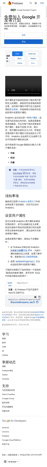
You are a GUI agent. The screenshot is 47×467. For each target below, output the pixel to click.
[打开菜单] (4, 3)
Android (32, 54)
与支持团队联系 (8, 390)
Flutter (33, 58)
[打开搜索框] (30, 3)
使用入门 (27, 201)
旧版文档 (5, 411)
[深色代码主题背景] (35, 297)
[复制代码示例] (39, 297)
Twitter (5, 375)
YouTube (5, 379)
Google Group (8, 398)
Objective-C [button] (22, 283)
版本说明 (5, 402)
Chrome (5, 432)
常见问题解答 (7, 407)
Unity (19, 63)
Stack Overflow (8, 394)
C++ (33, 63)
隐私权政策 (12, 455)
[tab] (9, 283)
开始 (23, 42)
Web (19, 58)
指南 (4, 338)
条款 (4, 455)
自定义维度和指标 (29, 257)
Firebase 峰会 (7, 370)
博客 (4, 366)
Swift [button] (10, 283)
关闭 (23, 35)
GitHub (5, 355)
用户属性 (33, 117)
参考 (4, 342)
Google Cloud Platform (11, 440)
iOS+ (17, 54)
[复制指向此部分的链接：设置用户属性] (28, 215)
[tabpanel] (23, 297)
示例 (4, 347)
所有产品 (5, 444)
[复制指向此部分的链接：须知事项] (21, 196)
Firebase (5, 436)
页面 (20, 250)
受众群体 (13, 109)
